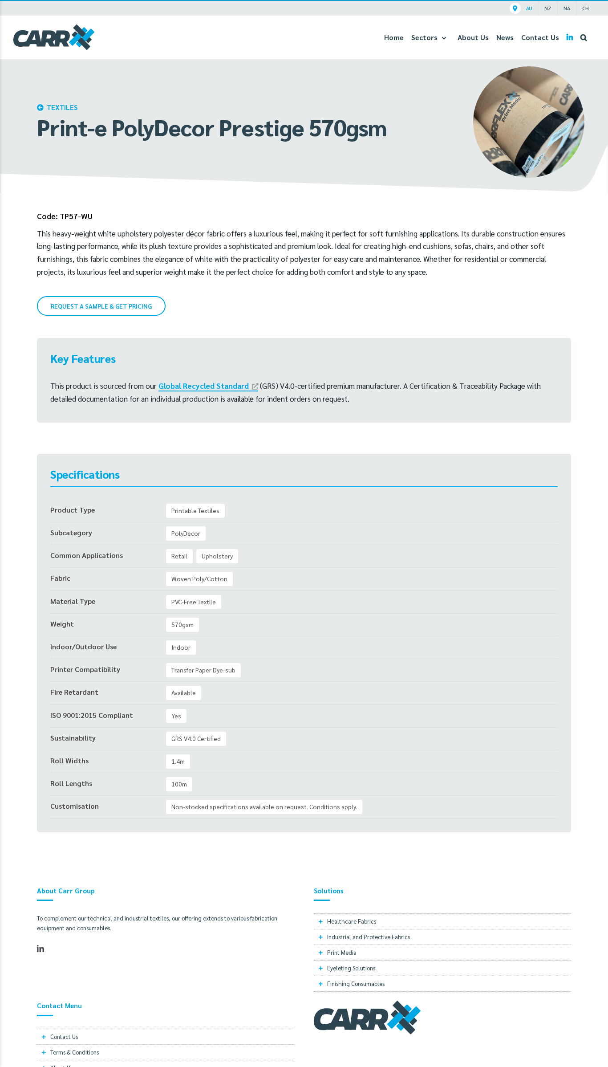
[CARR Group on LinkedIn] (570, 37)
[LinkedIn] (40, 948)
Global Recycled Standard (203, 386)
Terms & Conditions (74, 1052)
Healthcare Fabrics (351, 921)
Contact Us (64, 1036)
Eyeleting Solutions (351, 968)
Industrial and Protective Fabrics (368, 937)
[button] (583, 37)
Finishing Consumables (356, 983)
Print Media (342, 952)
